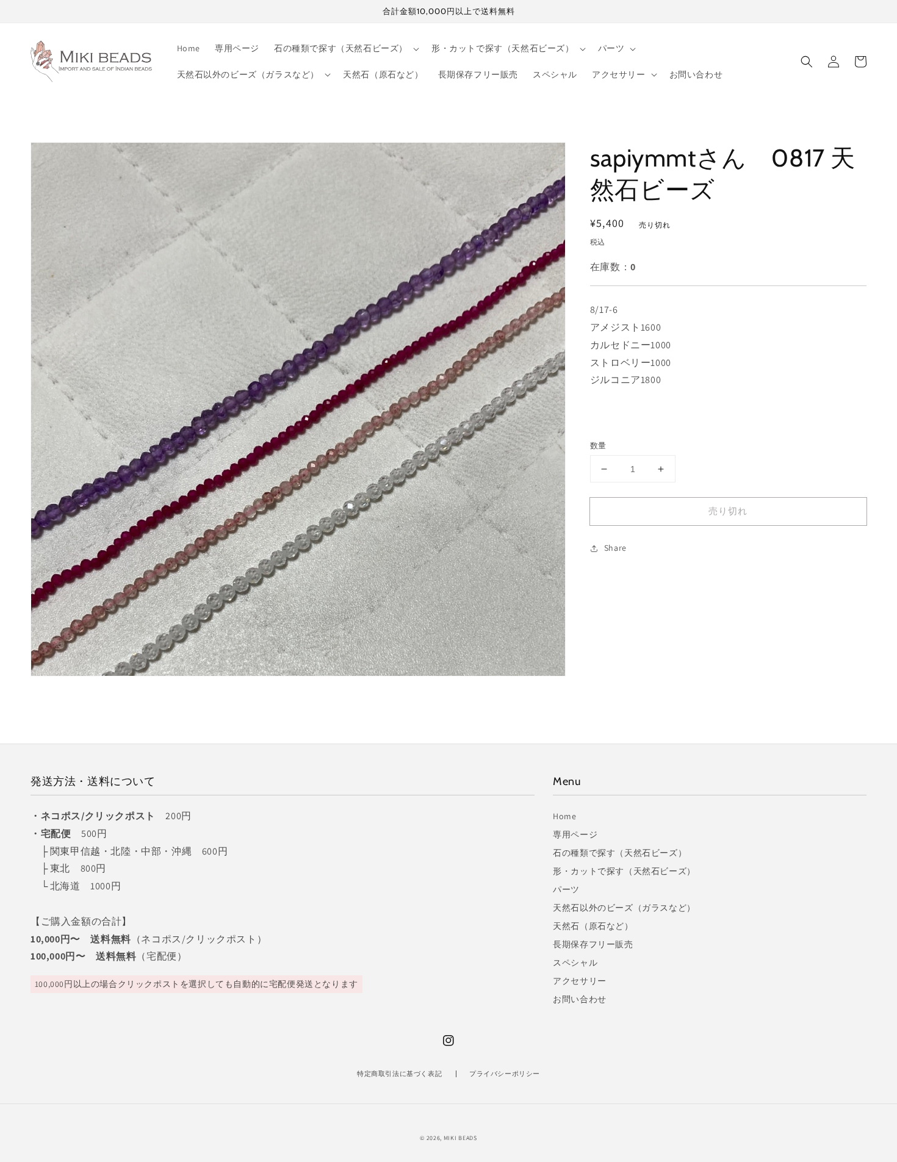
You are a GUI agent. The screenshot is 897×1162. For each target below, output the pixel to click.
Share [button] (615, 548)
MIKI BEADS (460, 1138)
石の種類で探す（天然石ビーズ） (619, 852)
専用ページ (575, 834)
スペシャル (575, 962)
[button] (806, 61)
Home (564, 816)
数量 (598, 445)
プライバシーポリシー (504, 1073)
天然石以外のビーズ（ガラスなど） (624, 907)
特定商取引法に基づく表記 (399, 1073)
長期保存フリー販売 (593, 944)
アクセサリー (580, 980)
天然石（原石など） (593, 925)
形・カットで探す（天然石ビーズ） (624, 871)
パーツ (566, 889)
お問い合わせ (580, 999)
